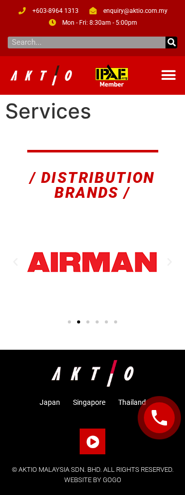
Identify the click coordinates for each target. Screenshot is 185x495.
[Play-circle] (92, 441)
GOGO (112, 480)
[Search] (171, 42)
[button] (168, 75)
